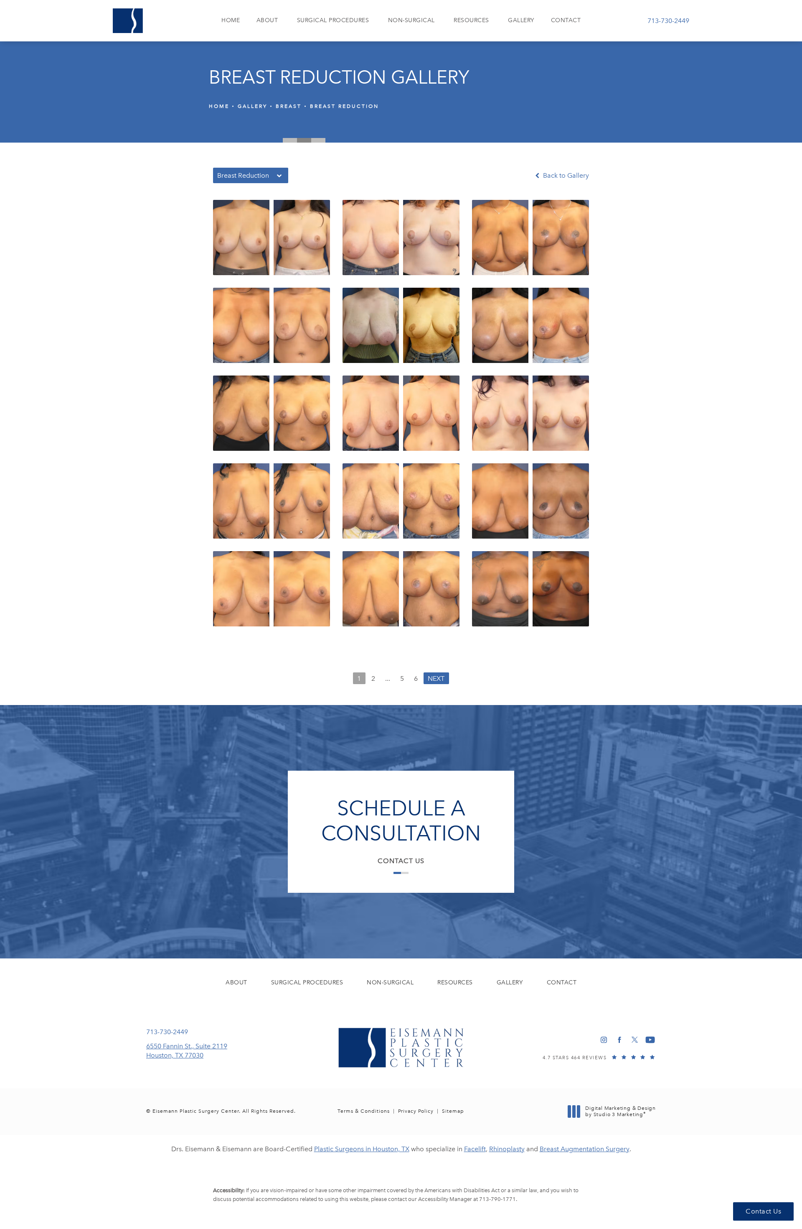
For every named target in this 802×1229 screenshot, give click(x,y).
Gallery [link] (521, 20)
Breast (289, 106)
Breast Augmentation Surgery (584, 1149)
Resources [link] (471, 20)
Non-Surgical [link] (411, 20)
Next (436, 678)
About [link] (267, 20)
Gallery (252, 106)
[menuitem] (230, 20)
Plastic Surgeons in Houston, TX (361, 1149)
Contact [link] (566, 20)
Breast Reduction (344, 106)
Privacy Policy (416, 1111)
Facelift (475, 1149)
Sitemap (453, 1111)
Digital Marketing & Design (620, 1111)
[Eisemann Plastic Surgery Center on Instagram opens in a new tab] (603, 1039)
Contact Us (401, 861)
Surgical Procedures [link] (333, 20)
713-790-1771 (497, 1199)
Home (219, 106)
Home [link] (230, 20)
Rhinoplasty (507, 1149)
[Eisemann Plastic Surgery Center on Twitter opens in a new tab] (634, 1039)
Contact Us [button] (763, 1211)
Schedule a (401, 821)
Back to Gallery (565, 175)
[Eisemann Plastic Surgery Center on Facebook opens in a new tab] (619, 1039)
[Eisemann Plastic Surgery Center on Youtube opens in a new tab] (650, 1039)
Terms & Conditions (364, 1111)
